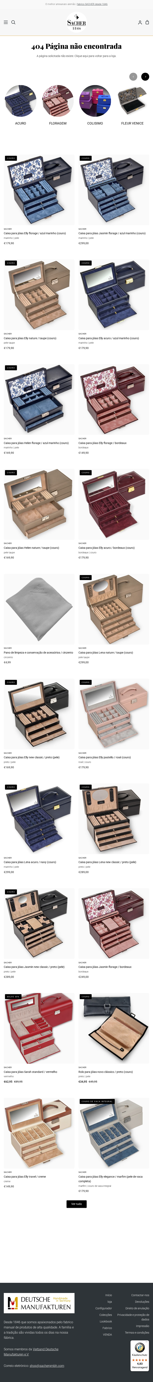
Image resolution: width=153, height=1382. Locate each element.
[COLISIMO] (95, 107)
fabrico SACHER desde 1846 (92, 4)
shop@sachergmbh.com (47, 1366)
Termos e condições (137, 1332)
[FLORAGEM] (58, 107)
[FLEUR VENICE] (132, 107)
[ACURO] (20, 107)
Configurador (103, 1308)
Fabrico (107, 1328)
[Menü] (146, 1342)
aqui (85, 56)
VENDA (107, 1334)
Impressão (142, 1326)
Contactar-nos (140, 1295)
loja (110, 1302)
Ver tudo (76, 1204)
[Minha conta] (138, 22)
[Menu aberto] (4, 22)
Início (108, 1295)
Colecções (105, 1315)
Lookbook (106, 1321)
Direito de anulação (137, 1308)
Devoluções (142, 1302)
